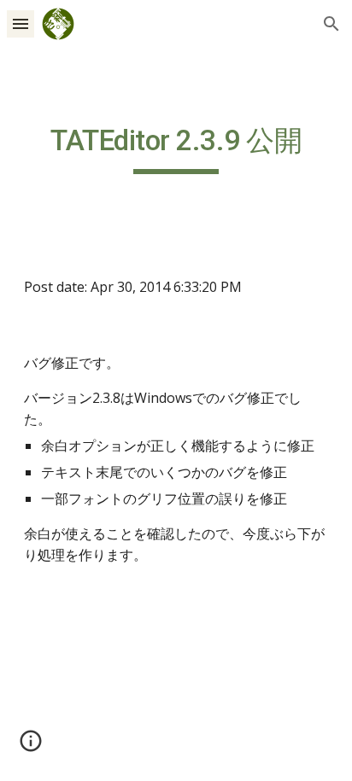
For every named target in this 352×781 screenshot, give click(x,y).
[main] (176, 148)
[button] (20, 23)
